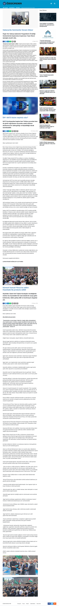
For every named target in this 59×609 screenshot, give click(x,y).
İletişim (27, 603)
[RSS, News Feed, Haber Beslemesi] (54, 604)
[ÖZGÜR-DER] (12, 3)
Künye (23, 603)
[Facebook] (4, 41)
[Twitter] (6, 41)
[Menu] (51, 3)
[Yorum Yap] (17, 131)
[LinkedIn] (8, 41)
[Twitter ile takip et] (52, 604)
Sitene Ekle (39, 603)
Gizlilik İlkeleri (32, 603)
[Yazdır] (15, 41)
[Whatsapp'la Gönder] (10, 41)
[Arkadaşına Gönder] (12, 41)
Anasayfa (19, 603)
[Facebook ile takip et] (49, 604)
